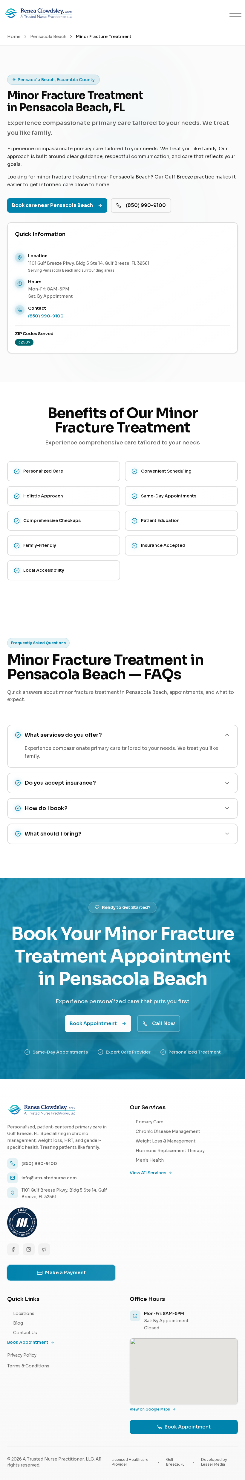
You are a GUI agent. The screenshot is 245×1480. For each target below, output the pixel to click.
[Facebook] (13, 1249)
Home (14, 36)
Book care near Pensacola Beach (52, 205)
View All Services (148, 1172)
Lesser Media (213, 1464)
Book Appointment (93, 1023)
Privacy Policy (21, 1355)
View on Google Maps (150, 1409)
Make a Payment (65, 1272)
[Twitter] (44, 1249)
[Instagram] (29, 1249)
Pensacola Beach (48, 36)
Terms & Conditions (28, 1366)
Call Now (163, 1023)
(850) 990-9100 (146, 205)
